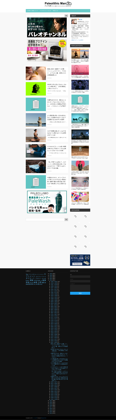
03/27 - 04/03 (54, 342)
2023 (51, 278)
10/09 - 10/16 (54, 298)
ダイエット (30, 278)
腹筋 (35, 284)
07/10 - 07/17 (54, 318)
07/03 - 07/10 (54, 320)
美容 (32, 284)
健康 (44, 280)
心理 (40, 282)
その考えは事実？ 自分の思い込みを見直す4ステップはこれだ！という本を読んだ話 (80, 173)
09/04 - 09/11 (54, 306)
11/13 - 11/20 (54, 290)
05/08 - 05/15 (54, 333)
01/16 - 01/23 (54, 396)
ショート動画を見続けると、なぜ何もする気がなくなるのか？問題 (80, 91)
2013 (51, 413)
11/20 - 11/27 (54, 289)
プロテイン (38, 278)
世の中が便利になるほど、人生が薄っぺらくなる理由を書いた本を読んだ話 (80, 77)
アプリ (30, 274)
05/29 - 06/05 (54, 328)
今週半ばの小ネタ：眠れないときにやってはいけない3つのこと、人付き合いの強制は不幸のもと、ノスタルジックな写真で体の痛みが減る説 (56, 104)
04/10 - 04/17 (54, 339)
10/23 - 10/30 (54, 295)
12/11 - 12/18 (54, 284)
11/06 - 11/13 (54, 292)
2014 (51, 411)
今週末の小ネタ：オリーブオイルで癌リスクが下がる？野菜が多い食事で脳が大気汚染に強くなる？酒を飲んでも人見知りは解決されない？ (56, 181)
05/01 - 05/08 (54, 334)
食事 (36, 282)
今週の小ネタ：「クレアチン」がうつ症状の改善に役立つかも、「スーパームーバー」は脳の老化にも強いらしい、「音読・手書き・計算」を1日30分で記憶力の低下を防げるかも (80, 108)
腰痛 (31, 282)
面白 (38, 284)
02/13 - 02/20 (54, 389)
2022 (51, 280)
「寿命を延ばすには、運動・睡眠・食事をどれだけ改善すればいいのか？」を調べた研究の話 (80, 126)
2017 (51, 407)
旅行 (41, 284)
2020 (51, 402)
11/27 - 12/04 (54, 287)
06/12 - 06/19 (54, 325)
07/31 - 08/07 (54, 314)
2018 (51, 405)
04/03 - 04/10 (54, 340)
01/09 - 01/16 (54, 397)
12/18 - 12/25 (54, 283)
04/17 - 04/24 (54, 337)
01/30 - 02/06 (54, 393)
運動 (32, 280)
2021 (51, 400)
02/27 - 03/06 (54, 386)
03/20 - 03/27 (54, 382)
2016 (51, 408)
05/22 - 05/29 (54, 329)
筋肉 (39, 280)
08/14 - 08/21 (54, 311)
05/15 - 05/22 (54, 331)
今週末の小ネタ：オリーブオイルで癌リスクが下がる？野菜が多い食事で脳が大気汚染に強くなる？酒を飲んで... (59, 378)
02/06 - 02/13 (54, 391)
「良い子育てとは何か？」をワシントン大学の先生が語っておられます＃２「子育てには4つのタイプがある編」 (59, 373)
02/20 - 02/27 (54, 388)
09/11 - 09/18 (54, 305)
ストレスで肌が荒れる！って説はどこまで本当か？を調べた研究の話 (80, 189)
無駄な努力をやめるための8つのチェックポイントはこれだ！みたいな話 (79, 157)
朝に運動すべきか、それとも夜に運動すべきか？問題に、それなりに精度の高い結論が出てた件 (80, 61)
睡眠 (43, 282)
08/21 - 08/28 (54, 309)
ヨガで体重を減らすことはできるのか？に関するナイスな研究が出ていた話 (56, 133)
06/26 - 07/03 (54, 322)
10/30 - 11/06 (54, 294)
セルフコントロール (41, 276)
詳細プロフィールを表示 (77, 40)
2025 (51, 275)
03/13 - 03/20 (54, 383)
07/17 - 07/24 (54, 317)
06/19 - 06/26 (54, 323)
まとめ (44, 278)
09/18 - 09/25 (54, 303)
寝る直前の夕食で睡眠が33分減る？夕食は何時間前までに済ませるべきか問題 (80, 142)
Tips (27, 274)
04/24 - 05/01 (54, 336)
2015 (51, 410)
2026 (51, 273)
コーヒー (41, 274)
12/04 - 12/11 (54, 286)
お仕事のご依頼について (32, 10)
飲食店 (28, 280)
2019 (51, 403)
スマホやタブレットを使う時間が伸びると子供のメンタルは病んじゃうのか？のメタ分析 (56, 148)
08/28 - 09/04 (54, 308)
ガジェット (35, 274)
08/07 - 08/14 (54, 312)
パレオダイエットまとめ (45, 10)
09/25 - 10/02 (54, 301)
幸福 (28, 282)
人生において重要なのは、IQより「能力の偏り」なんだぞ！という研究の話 (80, 203)
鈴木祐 (80, 19)
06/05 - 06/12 (54, 326)
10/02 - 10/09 (54, 300)
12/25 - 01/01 (54, 281)
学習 (35, 280)
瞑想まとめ (55, 10)
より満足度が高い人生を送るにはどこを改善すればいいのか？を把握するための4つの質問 (56, 117)
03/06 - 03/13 (54, 385)
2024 (51, 276)
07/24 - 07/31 (54, 315)
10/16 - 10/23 (54, 297)
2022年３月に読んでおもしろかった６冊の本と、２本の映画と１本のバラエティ (56, 86)
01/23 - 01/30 (54, 394)
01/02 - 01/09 (54, 399)
